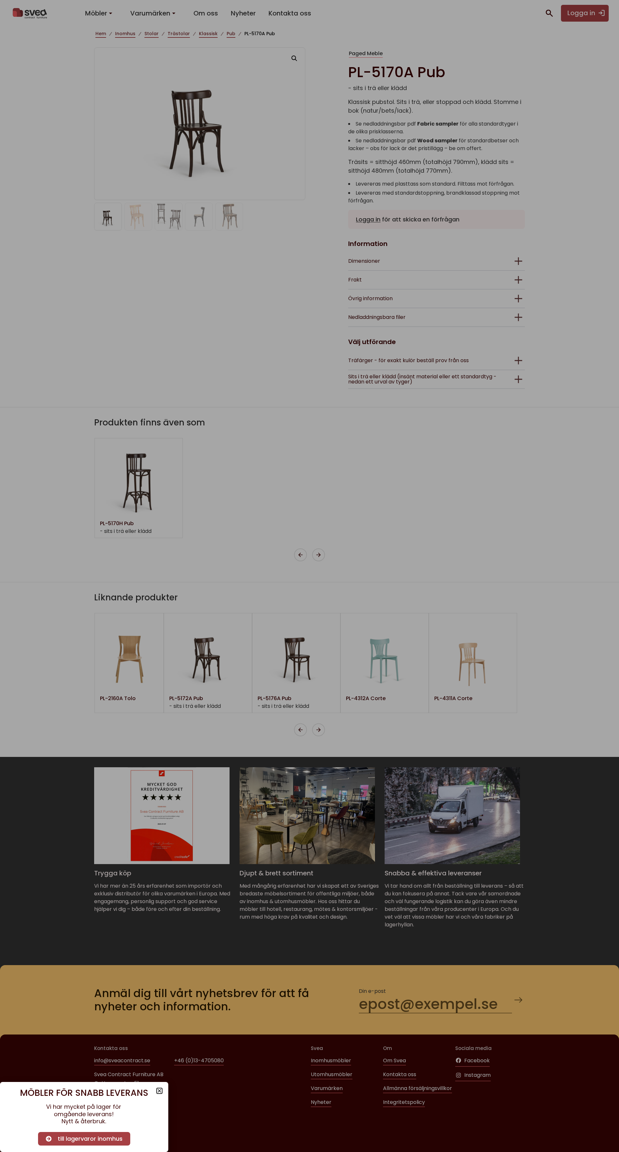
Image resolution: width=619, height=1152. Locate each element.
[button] (159, 1090)
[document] (309, 576)
